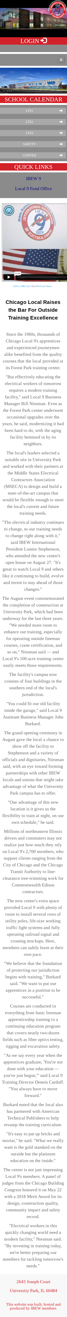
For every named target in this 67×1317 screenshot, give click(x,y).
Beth (39, 286)
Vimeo (48, 286)
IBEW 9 (33, 178)
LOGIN (30, 41)
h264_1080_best (22, 286)
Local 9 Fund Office (33, 188)
